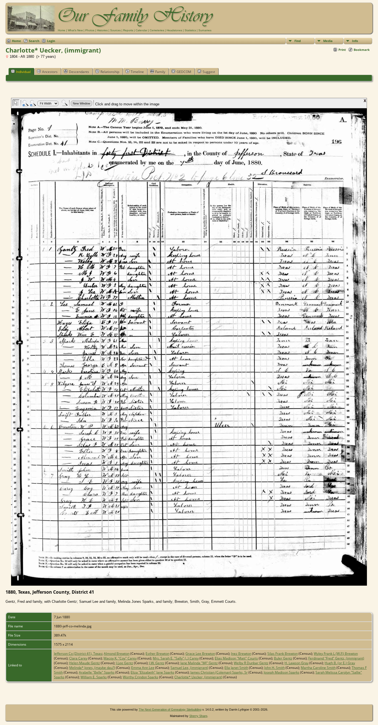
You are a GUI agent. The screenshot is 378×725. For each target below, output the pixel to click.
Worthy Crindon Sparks (140, 677)
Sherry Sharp (198, 716)
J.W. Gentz (156, 663)
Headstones (174, 30)
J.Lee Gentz (124, 663)
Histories (102, 30)
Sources (115, 30)
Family (160, 71)
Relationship (109, 71)
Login (51, 41)
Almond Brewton (117, 653)
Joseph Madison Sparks (281, 672)
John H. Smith (274, 667)
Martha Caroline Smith (318, 667)
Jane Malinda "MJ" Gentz (199, 663)
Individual (23, 71)
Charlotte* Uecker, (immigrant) (198, 677)
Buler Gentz (283, 658)
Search (34, 41)
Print (342, 50)
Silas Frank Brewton (282, 653)
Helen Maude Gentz (84, 663)
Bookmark (362, 50)
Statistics (190, 30)
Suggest (209, 71)
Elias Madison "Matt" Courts (236, 658)
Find (297, 41)
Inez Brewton (241, 653)
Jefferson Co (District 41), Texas (78, 653)
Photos (89, 30)
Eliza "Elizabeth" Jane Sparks (152, 672)
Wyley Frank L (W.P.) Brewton (336, 653)
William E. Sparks (94, 677)
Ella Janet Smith (236, 667)
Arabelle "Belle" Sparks (97, 672)
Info (355, 41)
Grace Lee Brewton (200, 653)
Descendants (79, 71)
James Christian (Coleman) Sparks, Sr (219, 672)
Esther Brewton (157, 653)
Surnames (204, 30)
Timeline (137, 71)
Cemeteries (157, 30)
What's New (75, 30)
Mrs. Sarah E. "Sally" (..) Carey (176, 658)
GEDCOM (184, 71)
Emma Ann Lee (142, 667)
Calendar (141, 30)
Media (328, 41)
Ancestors (50, 71)
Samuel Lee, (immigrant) (189, 667)
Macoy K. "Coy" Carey (120, 658)
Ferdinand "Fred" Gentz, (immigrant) (336, 658)
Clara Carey (78, 658)
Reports (128, 30)
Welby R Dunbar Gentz (251, 663)
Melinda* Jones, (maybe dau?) (92, 667)
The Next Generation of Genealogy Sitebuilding (170, 709)
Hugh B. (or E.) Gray (340, 663)
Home (61, 30)
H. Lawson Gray (296, 663)
